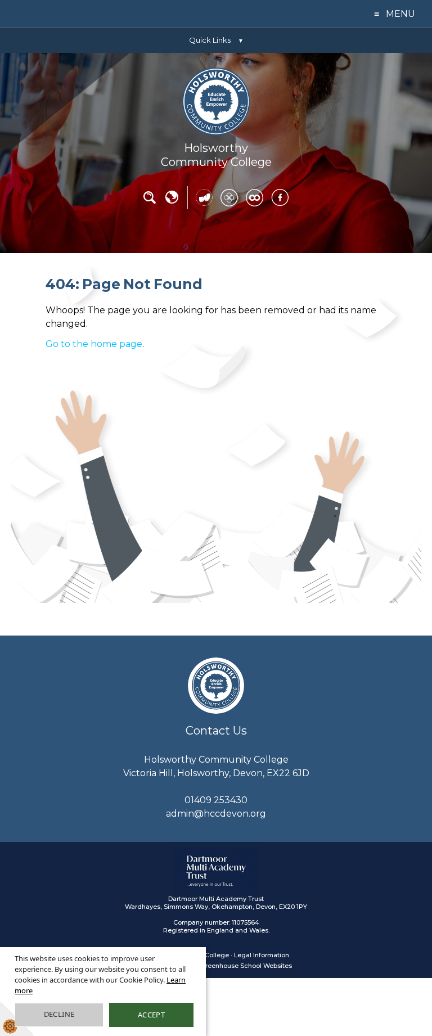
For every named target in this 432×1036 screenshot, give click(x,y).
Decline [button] (59, 1014)
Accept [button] (151, 1015)
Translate (171, 201)
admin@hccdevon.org (216, 813)
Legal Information (261, 955)
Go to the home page (94, 344)
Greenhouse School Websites (246, 966)
